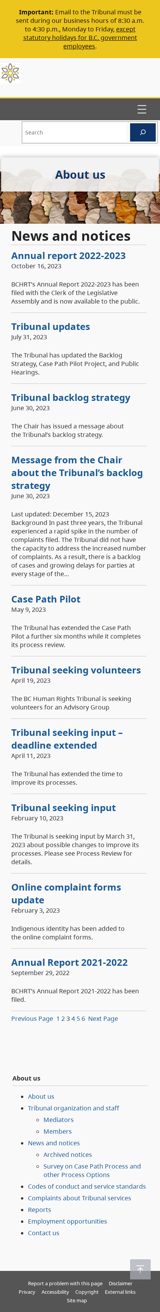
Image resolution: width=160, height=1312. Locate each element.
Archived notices (67, 1154)
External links (120, 1291)
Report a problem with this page (65, 1283)
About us (41, 1096)
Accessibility (55, 1291)
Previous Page (32, 1018)
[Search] (143, 132)
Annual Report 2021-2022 (69, 962)
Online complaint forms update (66, 893)
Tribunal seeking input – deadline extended (67, 738)
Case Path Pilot (45, 598)
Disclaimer (120, 1283)
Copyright (87, 1291)
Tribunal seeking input (63, 807)
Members (57, 1131)
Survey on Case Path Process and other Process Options (92, 1170)
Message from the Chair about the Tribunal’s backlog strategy (77, 472)
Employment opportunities (67, 1221)
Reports (39, 1209)
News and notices (54, 1143)
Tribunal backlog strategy (70, 397)
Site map (77, 1300)
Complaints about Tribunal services (79, 1198)
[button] (140, 1269)
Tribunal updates (50, 326)
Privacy (27, 1291)
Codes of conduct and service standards (87, 1186)
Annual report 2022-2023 (68, 255)
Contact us (43, 1233)
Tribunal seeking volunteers (76, 669)
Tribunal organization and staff (73, 1108)
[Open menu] (141, 109)
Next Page (103, 1018)
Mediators (58, 1119)
